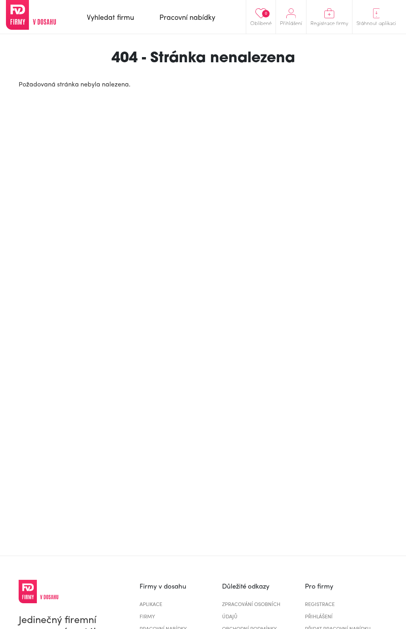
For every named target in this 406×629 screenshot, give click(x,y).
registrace (320, 604)
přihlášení (319, 616)
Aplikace (151, 604)
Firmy (147, 616)
